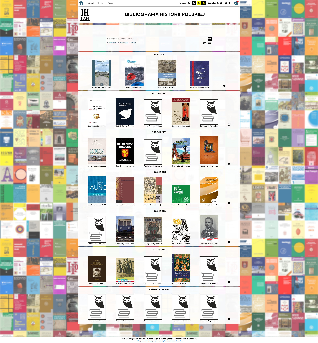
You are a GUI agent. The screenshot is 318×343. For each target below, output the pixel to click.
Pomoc (110, 3)
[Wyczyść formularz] (204, 42)
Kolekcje (132, 42)
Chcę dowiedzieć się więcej (147, 341)
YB (198, 3)
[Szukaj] (210, 39)
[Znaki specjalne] (209, 42)
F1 (222, 3)
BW (193, 3)
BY (203, 3)
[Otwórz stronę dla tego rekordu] (102, 73)
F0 (218, 3)
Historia (100, 3)
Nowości (90, 3)
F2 (227, 3)
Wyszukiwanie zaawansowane (117, 42)
